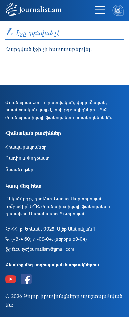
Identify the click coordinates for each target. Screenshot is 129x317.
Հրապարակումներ (26, 147)
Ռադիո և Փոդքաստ (27, 158)
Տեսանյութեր (19, 169)
